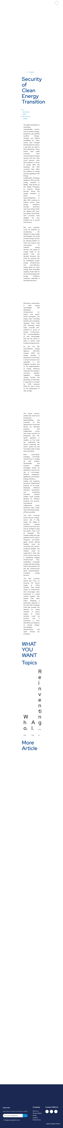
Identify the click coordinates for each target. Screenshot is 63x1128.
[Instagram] (47, 1111)
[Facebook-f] (56, 1111)
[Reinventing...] (40, 702)
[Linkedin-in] (51, 1111)
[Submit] (25, 1115)
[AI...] (33, 702)
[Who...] (26, 702)
